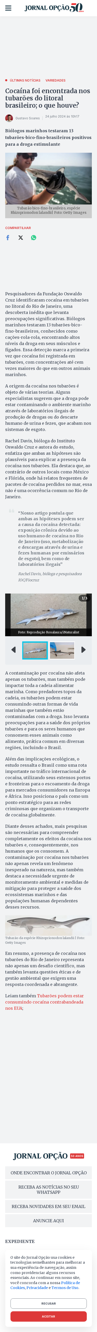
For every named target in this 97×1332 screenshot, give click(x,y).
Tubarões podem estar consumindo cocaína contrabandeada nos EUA (44, 1002)
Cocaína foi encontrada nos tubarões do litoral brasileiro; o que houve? (47, 98)
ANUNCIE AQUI (48, 1220)
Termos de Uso (64, 1287)
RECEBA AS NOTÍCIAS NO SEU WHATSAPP (48, 1189)
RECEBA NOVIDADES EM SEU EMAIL (48, 1206)
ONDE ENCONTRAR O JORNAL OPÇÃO (49, 1172)
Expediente (20, 1241)
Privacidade (37, 1287)
